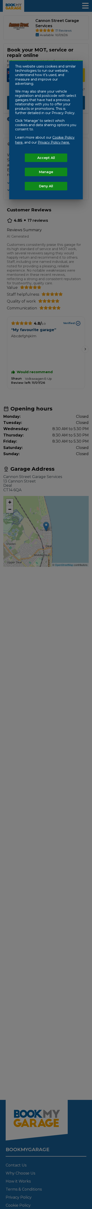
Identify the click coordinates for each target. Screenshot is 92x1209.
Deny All (46, 186)
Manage (46, 172)
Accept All (46, 158)
